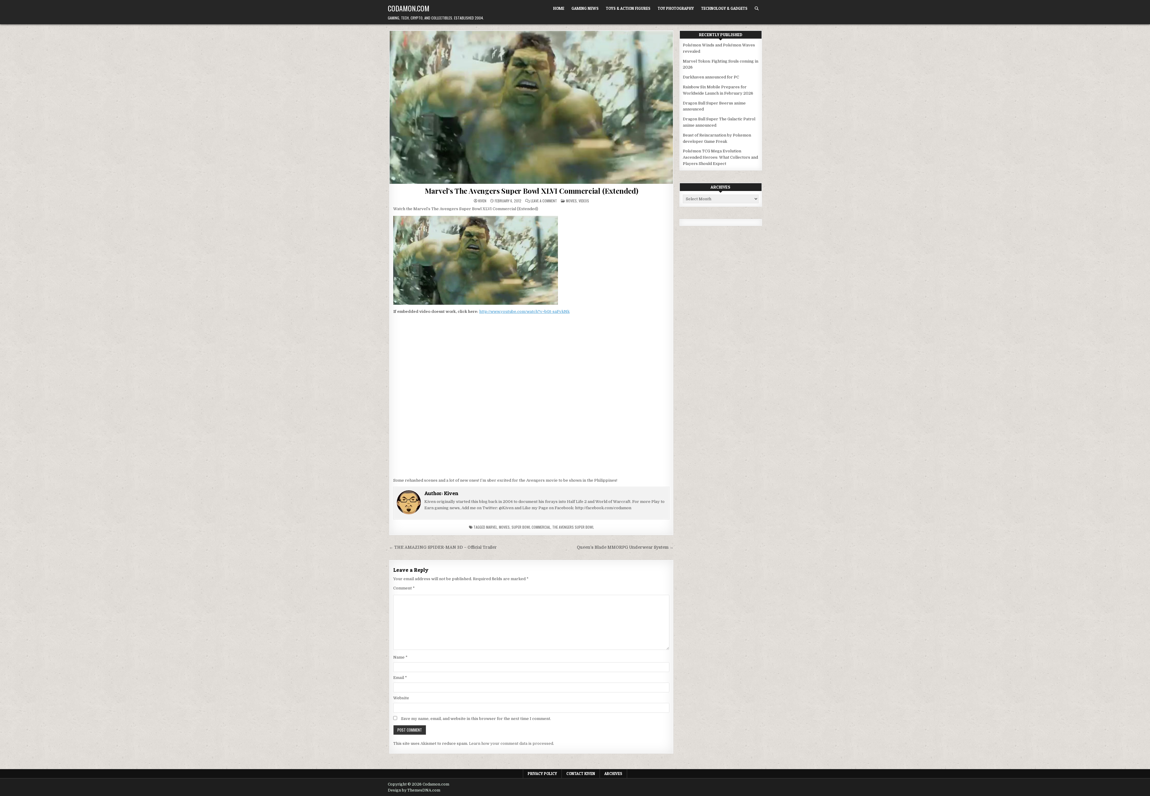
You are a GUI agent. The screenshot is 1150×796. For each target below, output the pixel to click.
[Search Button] (756, 8)
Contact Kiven (580, 773)
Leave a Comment (544, 201)
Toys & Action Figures (628, 8)
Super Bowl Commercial (531, 527)
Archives (613, 773)
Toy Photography (676, 8)
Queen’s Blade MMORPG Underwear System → (625, 547)
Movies (571, 200)
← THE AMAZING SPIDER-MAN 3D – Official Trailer (443, 547)
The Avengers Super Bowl (573, 527)
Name (400, 657)
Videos (584, 200)
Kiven (482, 201)
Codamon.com (408, 8)
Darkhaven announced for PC (711, 77)
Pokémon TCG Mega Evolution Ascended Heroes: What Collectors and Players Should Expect (720, 157)
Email (400, 677)
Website (401, 698)
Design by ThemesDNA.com (414, 790)
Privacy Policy (542, 773)
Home (558, 8)
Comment (404, 588)
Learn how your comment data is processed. (511, 743)
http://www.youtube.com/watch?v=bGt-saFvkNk (524, 311)
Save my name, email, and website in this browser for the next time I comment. (476, 718)
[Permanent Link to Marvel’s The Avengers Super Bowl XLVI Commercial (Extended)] (531, 107)
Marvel (491, 527)
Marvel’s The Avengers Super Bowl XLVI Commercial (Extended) (531, 190)
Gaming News (585, 8)
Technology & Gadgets (724, 8)
